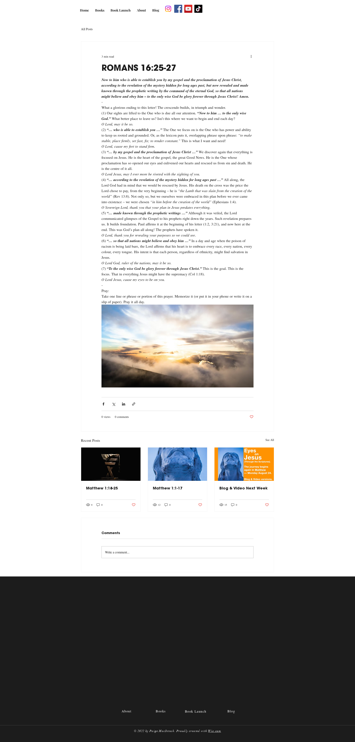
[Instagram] (168, 9)
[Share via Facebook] (103, 404)
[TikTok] (198, 9)
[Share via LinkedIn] (124, 404)
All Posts (87, 29)
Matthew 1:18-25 (102, 488)
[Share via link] (134, 404)
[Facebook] (178, 9)
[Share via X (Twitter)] (113, 404)
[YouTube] (188, 9)
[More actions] (251, 56)
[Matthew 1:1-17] (177, 464)
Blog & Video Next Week (243, 488)
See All (269, 440)
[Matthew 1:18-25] (111, 464)
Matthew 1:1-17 (167, 488)
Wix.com (214, 731)
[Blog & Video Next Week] (244, 464)
